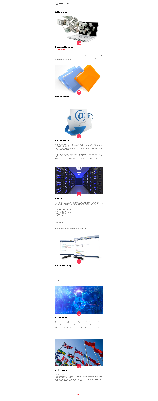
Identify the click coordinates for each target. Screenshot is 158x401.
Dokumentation (62, 97)
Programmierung (63, 266)
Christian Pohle (57, 49)
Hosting (58, 198)
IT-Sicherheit (61, 317)
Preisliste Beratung (64, 47)
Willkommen (63, 49)
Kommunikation (62, 140)
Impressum (78, 394)
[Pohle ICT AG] (62, 6)
